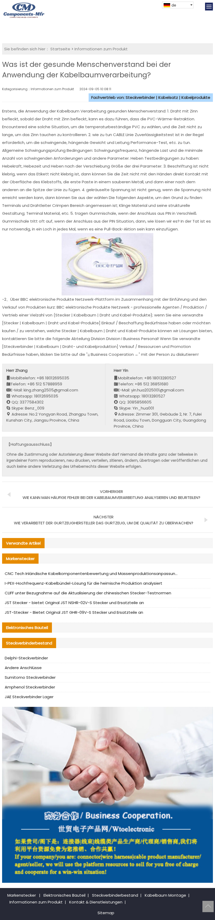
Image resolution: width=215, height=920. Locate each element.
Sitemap (106, 913)
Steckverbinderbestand (115, 895)
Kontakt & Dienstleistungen (95, 902)
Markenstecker (21, 895)
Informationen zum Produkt (101, 49)
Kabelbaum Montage (165, 895)
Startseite (60, 49)
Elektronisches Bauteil (64, 895)
